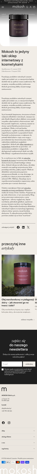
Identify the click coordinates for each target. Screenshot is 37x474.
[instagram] (9, 422)
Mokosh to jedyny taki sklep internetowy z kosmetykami (18, 15)
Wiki (9, 14)
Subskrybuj (29, 364)
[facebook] (3, 422)
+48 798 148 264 (7, 411)
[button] (27, 7)
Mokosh (4, 14)
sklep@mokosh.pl (6, 408)
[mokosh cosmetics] (18, 7)
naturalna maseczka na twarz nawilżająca (16, 189)
